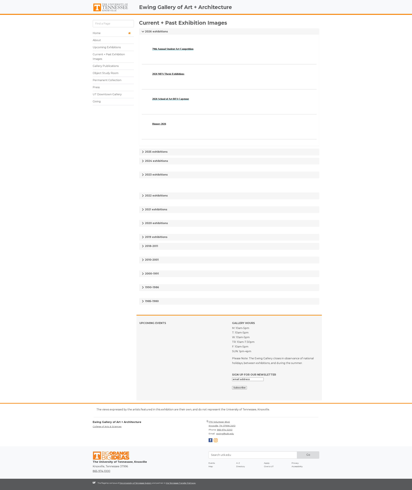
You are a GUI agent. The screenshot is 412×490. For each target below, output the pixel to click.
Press (96, 87)
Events (212, 463)
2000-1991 (151, 273)
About (97, 40)
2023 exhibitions (156, 174)
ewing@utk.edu (225, 433)
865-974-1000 (101, 471)
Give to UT (269, 466)
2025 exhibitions (156, 151)
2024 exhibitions (156, 160)
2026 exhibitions (156, 31)
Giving (97, 101)
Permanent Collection (107, 80)
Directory (240, 466)
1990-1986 (151, 287)
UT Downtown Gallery (107, 94)
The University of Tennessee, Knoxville (113, 11)
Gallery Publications (106, 66)
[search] (113, 23)
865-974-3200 (224, 429)
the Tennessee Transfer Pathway (181, 483)
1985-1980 (151, 301)
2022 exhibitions (156, 195)
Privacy (295, 463)
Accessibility (297, 466)
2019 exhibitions (155, 237)
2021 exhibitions (155, 209)
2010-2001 (151, 259)
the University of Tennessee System (136, 483)
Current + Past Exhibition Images (109, 57)
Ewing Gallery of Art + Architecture (185, 7)
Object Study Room (105, 73)
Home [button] (97, 33)
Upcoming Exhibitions (107, 47)
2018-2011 (151, 246)
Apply (267, 463)
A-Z (238, 463)
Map (211, 466)
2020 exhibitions (156, 223)
